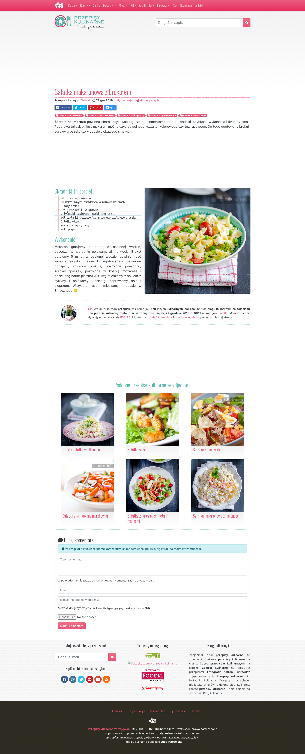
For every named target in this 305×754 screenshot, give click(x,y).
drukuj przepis (149, 100)
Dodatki (199, 5)
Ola (90, 309)
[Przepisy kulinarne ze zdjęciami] (59, 5)
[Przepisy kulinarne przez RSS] (106, 679)
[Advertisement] (152, 58)
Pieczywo (162, 5)
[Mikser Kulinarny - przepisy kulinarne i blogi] (152, 655)
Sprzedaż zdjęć (179, 711)
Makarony (108, 5)
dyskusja (126, 100)
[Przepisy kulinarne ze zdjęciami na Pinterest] (90, 679)
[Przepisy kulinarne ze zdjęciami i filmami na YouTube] (98, 679)
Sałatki (142, 5)
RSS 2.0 (125, 317)
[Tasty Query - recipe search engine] (153, 688)
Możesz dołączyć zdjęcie (104, 608)
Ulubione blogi (157, 711)
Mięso (122, 5)
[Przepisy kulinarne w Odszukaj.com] (152, 663)
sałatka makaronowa (101, 115)
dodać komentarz (160, 317)
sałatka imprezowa (70, 115)
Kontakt (196, 711)
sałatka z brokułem (194, 115)
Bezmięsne (186, 5)
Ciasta (71, 5)
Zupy (175, 5)
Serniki (96, 5)
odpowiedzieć (187, 317)
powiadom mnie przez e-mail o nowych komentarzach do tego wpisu (107, 580)
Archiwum (117, 711)
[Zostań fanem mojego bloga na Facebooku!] (64, 679)
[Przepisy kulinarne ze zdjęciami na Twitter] (81, 679)
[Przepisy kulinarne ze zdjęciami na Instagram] (73, 679)
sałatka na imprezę (132, 115)
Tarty (151, 5)
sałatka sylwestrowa (163, 115)
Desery (84, 5)
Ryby (133, 5)
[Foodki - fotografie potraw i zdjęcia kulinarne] (153, 674)
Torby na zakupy (136, 711)
